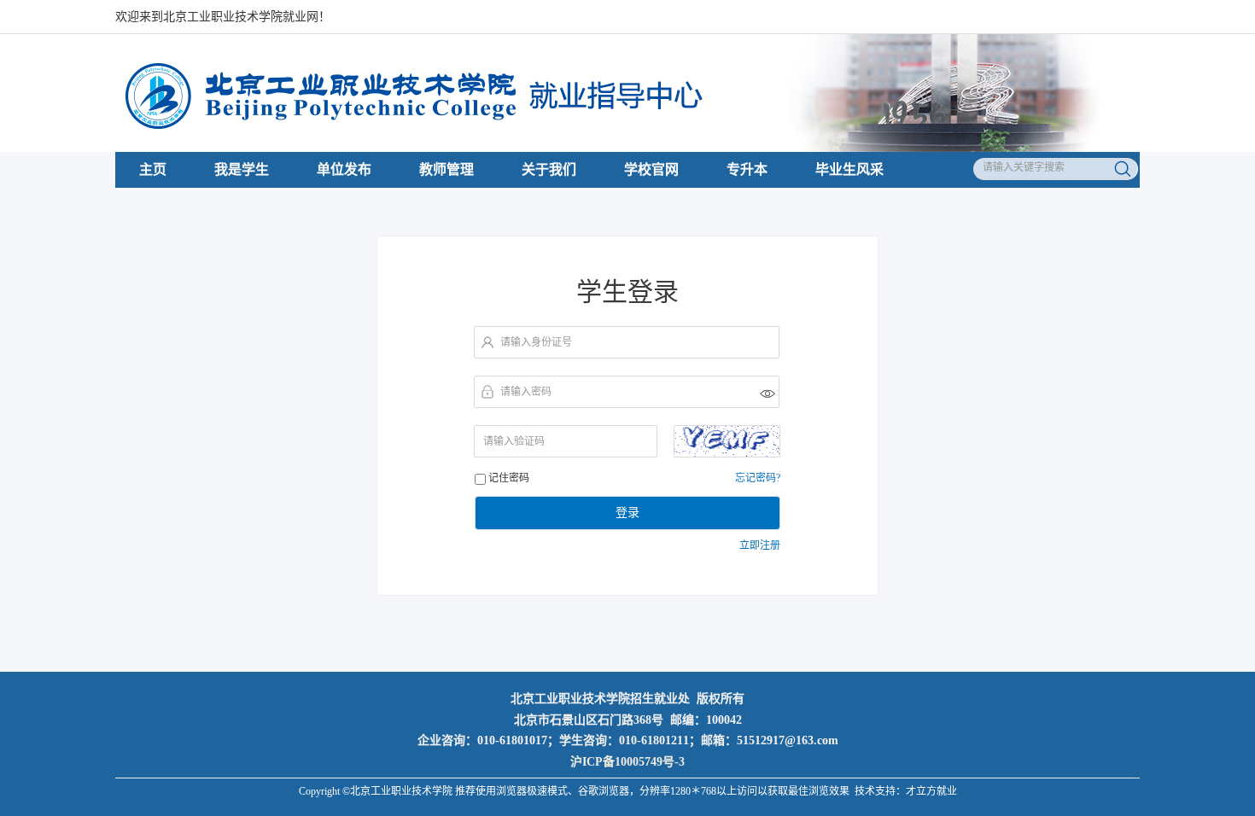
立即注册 (759, 545)
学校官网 (651, 169)
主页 (152, 169)
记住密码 (508, 478)
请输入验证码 (514, 441)
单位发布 (344, 169)
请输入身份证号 (536, 342)
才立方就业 (931, 791)
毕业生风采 (849, 169)
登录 (627, 512)
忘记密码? (757, 478)
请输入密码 (526, 392)
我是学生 (241, 169)
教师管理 (446, 169)
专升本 (747, 169)
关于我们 (549, 169)
